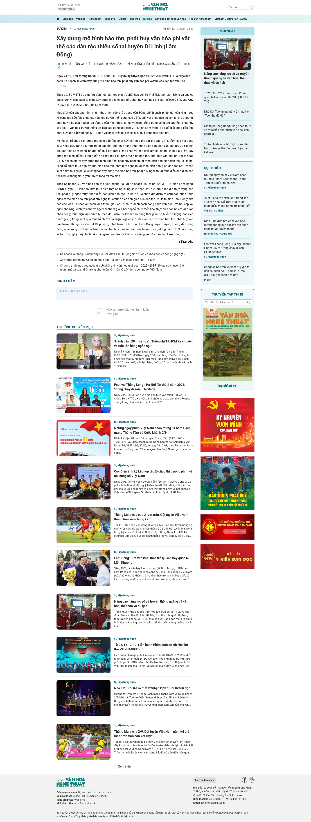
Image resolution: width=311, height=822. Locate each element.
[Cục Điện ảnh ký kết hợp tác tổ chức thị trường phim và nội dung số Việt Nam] (84, 481)
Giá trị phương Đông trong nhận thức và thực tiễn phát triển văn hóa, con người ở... (227, 130)
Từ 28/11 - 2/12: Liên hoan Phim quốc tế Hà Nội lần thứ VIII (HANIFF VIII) (226, 97)
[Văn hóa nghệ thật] (71, 786)
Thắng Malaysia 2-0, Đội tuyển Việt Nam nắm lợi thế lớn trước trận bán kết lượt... (226, 148)
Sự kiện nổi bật (67, 9)
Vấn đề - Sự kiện (213, 210)
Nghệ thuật (95, 19)
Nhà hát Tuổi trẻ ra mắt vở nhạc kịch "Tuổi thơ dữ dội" (152, 688)
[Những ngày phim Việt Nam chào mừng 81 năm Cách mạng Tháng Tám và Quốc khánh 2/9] (84, 438)
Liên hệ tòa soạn (204, 780)
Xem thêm (125, 766)
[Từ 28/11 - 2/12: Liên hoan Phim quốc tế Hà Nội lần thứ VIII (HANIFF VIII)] (84, 655)
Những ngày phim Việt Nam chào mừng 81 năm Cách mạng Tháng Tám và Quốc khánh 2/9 (225, 179)
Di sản (207, 279)
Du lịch (123, 19)
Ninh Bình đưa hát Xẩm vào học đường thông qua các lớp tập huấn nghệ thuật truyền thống (226, 225)
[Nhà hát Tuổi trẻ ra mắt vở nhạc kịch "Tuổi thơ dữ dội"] (84, 698)
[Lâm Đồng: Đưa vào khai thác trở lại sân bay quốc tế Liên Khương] (84, 568)
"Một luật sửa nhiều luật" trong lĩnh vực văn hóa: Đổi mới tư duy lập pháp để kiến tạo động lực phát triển (227, 202)
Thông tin (110, 19)
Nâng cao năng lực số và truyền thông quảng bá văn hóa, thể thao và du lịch (226, 78)
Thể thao (135, 19)
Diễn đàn (68, 19)
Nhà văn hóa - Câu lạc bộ (218, 233)
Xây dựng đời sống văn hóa (170, 19)
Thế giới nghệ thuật (200, 19)
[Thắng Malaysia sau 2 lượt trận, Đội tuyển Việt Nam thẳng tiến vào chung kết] (84, 525)
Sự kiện (147, 19)
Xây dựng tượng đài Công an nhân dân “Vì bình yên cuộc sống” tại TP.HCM (107, 260)
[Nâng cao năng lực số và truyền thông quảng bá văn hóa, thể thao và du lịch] (84, 612)
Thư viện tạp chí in (227, 294)
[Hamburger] (252, 19)
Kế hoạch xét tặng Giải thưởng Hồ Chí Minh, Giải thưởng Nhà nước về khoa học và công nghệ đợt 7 (123, 254)
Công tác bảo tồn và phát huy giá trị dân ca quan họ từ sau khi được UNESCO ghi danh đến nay (226, 271)
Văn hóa (80, 19)
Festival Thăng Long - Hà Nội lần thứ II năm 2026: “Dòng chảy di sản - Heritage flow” (227, 248)
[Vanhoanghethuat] (58, 19)
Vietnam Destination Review (231, 19)
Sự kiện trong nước (83, 28)
